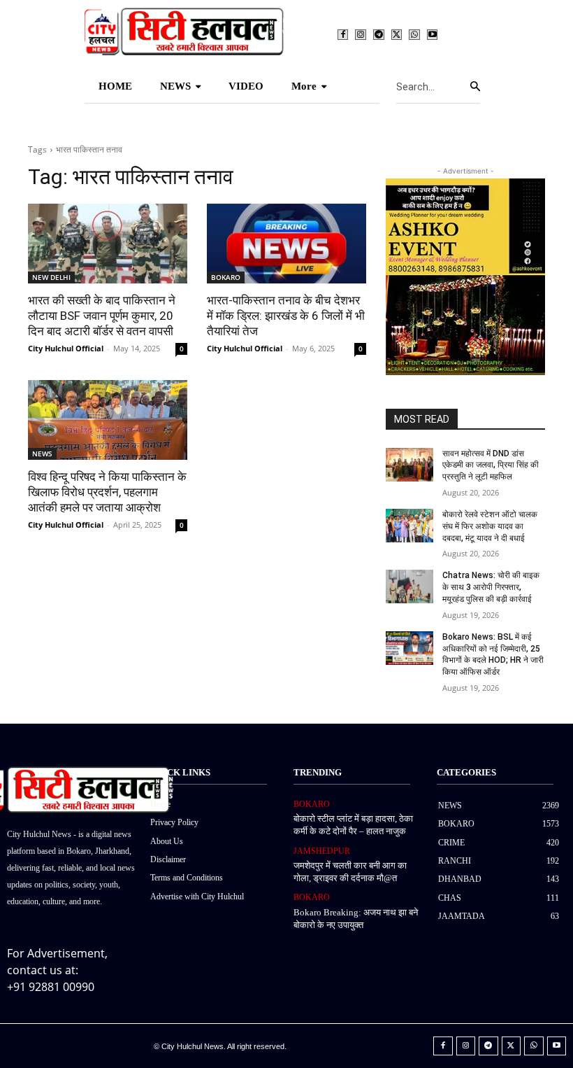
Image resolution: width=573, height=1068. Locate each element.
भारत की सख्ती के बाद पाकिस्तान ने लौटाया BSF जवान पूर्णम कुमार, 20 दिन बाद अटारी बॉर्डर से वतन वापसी (101, 315)
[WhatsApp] (414, 35)
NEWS (42, 453)
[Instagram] (360, 35)
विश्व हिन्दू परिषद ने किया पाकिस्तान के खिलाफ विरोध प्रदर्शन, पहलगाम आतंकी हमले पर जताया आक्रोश (107, 492)
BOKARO (225, 277)
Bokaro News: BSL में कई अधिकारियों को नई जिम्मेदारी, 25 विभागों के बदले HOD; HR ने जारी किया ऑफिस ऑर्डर (493, 654)
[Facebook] (343, 35)
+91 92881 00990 (50, 987)
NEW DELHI (51, 277)
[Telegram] (378, 35)
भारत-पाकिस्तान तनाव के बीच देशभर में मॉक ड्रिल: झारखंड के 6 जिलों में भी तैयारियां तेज (286, 315)
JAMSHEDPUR (321, 851)
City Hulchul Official (65, 348)
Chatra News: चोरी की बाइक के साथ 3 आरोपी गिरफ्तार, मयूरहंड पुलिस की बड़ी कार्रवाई (490, 587)
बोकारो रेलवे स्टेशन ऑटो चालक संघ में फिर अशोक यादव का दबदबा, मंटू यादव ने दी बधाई (489, 526)
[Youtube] (432, 35)
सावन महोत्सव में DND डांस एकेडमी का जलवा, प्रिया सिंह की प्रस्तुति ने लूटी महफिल (490, 465)
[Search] (475, 87)
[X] (396, 35)
